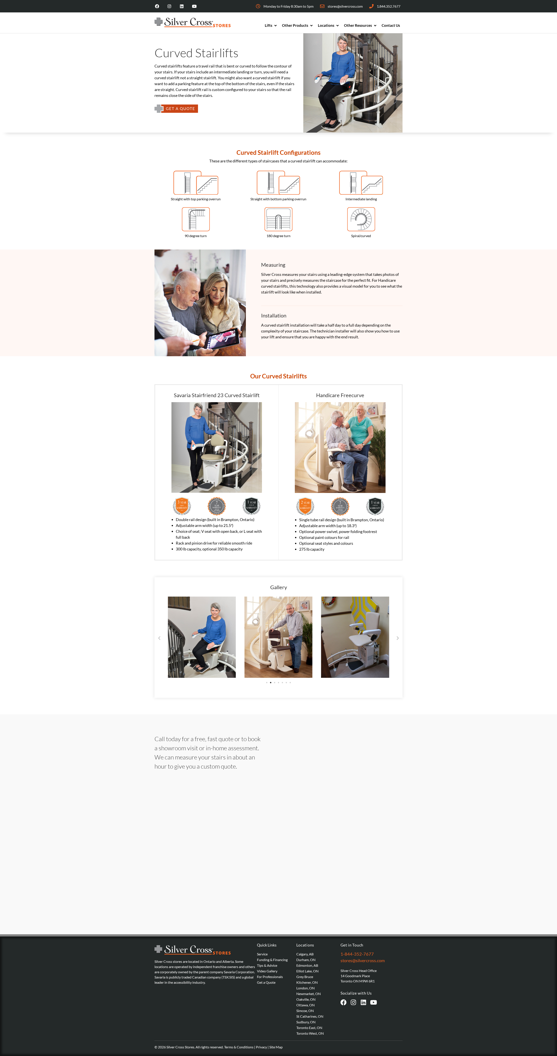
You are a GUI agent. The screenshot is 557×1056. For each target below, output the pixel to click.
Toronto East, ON (309, 1028)
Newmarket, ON (308, 994)
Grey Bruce (304, 977)
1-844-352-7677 (357, 953)
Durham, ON (305, 960)
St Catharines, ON (309, 1016)
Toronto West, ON (310, 1033)
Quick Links (267, 945)
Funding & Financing (272, 960)
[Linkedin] (182, 6)
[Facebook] (157, 6)
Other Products (295, 25)
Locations (326, 25)
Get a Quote (266, 982)
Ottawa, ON (305, 1005)
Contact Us (391, 25)
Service (262, 954)
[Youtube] (194, 6)
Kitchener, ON (307, 982)
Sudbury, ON (305, 1022)
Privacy (261, 1047)
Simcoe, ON (305, 1011)
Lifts (268, 25)
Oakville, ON (305, 999)
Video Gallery (267, 971)
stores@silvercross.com (363, 960)
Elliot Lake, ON (307, 971)
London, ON (305, 988)
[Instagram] (169, 6)
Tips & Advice (267, 965)
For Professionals (270, 977)
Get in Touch (352, 945)
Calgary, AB (305, 954)
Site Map (276, 1047)
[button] (159, 638)
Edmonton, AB (307, 965)
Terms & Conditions (238, 1047)
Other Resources (358, 25)
